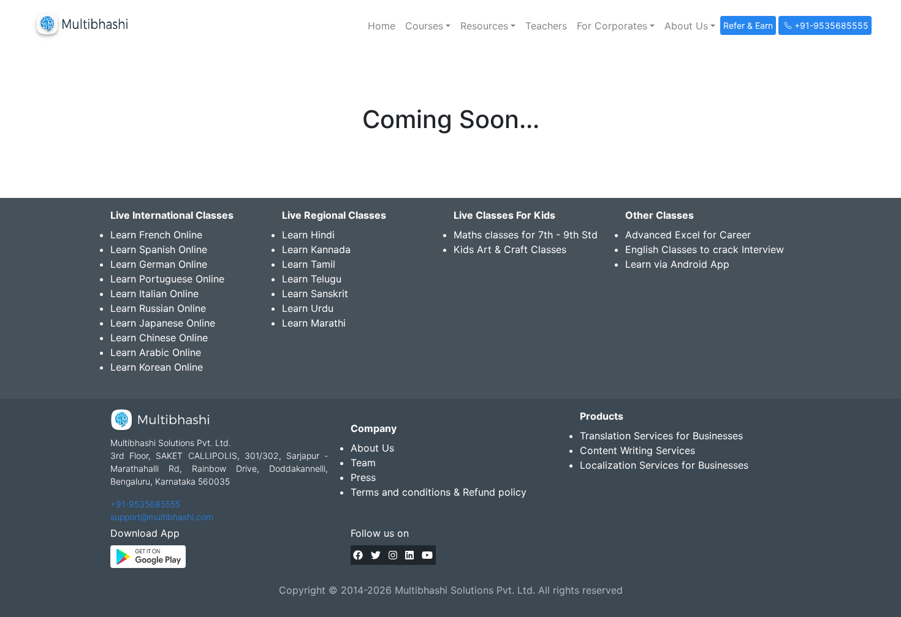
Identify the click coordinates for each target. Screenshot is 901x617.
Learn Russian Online (158, 308)
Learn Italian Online (154, 293)
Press (363, 477)
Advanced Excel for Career (688, 235)
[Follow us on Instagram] (393, 555)
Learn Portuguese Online (167, 279)
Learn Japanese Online (162, 323)
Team (363, 462)
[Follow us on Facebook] (358, 555)
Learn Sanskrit (315, 293)
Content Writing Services (637, 450)
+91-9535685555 (145, 504)
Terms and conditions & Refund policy (439, 492)
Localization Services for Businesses (664, 465)
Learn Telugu (311, 279)
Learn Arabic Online (155, 352)
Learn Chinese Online (159, 337)
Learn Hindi (308, 235)
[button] (427, 25)
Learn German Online (158, 264)
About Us (372, 448)
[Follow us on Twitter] (375, 555)
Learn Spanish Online (158, 249)
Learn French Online (156, 235)
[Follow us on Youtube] (427, 555)
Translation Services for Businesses (661, 436)
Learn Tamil (308, 264)
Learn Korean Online (156, 367)
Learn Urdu (307, 308)
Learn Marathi (314, 323)
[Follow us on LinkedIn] (409, 555)
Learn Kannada (316, 249)
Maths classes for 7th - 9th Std (526, 235)
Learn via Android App (677, 264)
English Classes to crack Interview (704, 249)
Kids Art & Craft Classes (510, 249)
